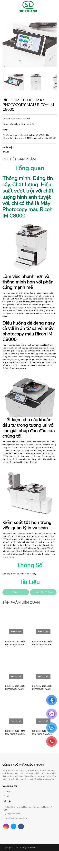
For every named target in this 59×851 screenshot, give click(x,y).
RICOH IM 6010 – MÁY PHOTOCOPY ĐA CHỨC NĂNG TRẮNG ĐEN (43, 643)
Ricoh (5, 152)
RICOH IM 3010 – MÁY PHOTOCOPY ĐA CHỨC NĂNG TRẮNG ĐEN (43, 733)
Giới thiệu (6, 791)
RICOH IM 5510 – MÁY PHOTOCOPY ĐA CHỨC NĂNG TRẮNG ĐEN (16, 688)
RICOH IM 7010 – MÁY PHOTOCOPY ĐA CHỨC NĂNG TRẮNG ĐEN (16, 643)
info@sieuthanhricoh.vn (16, 818)
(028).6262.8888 (12, 813)
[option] (29, 44)
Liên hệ (5, 796)
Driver (15, 592)
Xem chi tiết (16, 631)
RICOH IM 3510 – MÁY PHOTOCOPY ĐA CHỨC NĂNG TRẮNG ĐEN (16, 733)
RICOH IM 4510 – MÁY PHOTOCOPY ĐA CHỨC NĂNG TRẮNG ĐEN (43, 688)
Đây (34, 573)
